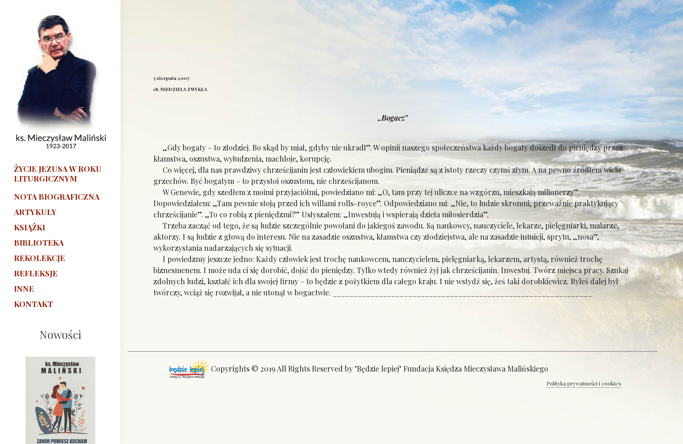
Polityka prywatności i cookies (583, 383)
